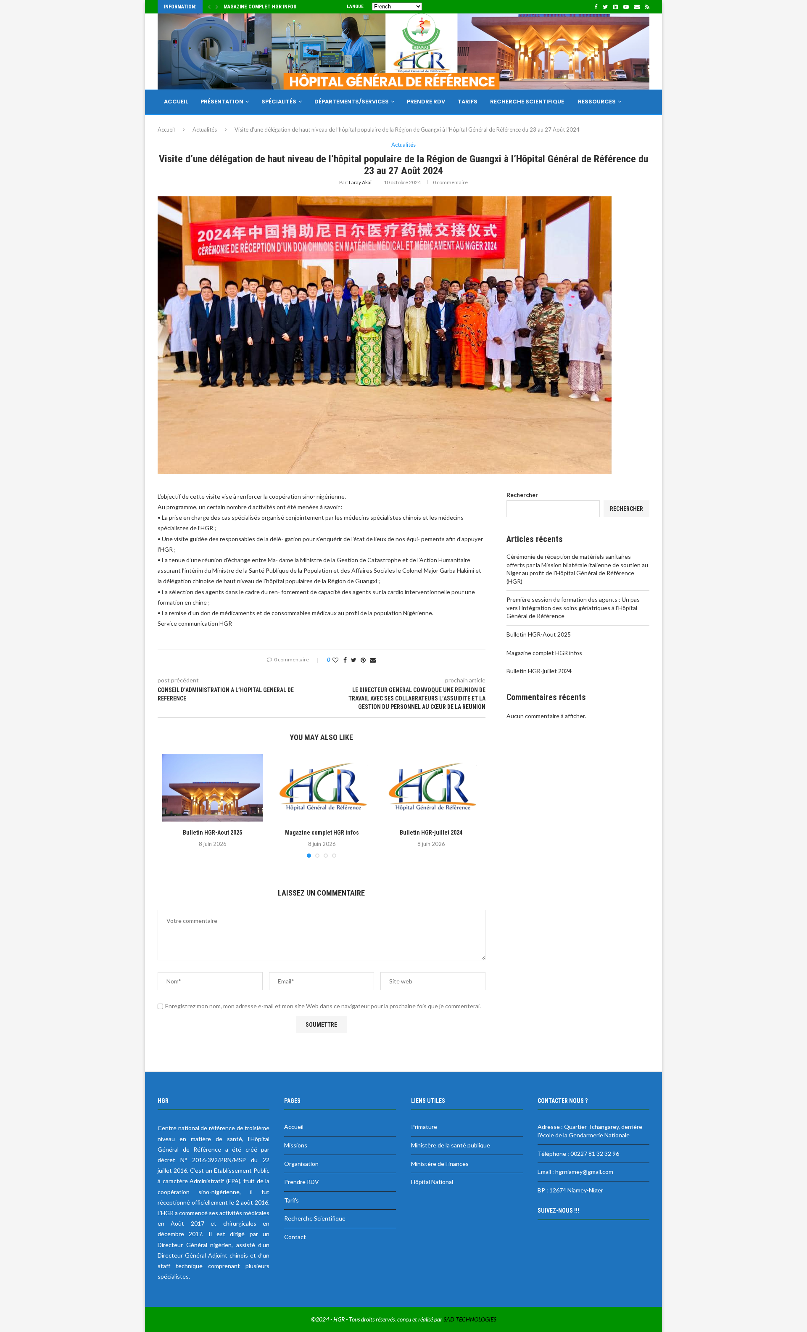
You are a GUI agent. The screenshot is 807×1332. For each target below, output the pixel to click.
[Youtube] (626, 6)
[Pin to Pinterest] (363, 659)
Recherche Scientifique (527, 102)
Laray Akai (360, 182)
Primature (424, 1126)
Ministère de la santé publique (450, 1145)
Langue (355, 6)
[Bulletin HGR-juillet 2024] (431, 788)
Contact (178, 126)
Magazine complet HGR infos (260, 7)
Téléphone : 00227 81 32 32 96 (578, 1153)
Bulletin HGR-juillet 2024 (431, 832)
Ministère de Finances (440, 1163)
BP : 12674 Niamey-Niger (570, 1190)
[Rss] (647, 6)
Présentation (221, 102)
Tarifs (291, 1200)
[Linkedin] (615, 6)
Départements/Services (351, 102)
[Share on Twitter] (353, 659)
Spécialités (278, 102)
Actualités (403, 145)
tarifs (467, 102)
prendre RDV (426, 102)
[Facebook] (595, 6)
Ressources (597, 102)
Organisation (301, 1163)
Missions (295, 1145)
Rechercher (522, 494)
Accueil (176, 102)
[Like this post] (335, 659)
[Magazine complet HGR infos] (322, 788)
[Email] (637, 6)
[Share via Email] (373, 659)
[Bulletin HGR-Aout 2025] (212, 788)
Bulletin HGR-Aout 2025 (212, 832)
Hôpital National (432, 1181)
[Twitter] (605, 6)
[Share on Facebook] (345, 659)
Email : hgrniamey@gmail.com (575, 1171)
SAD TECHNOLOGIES (469, 1319)
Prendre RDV (301, 1181)
